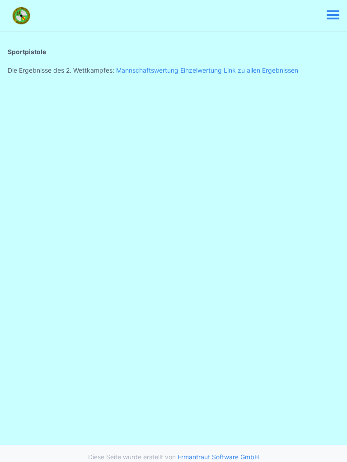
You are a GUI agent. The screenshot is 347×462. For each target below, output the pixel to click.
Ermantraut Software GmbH (218, 457)
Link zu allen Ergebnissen (261, 70)
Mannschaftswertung (147, 70)
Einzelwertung (201, 70)
